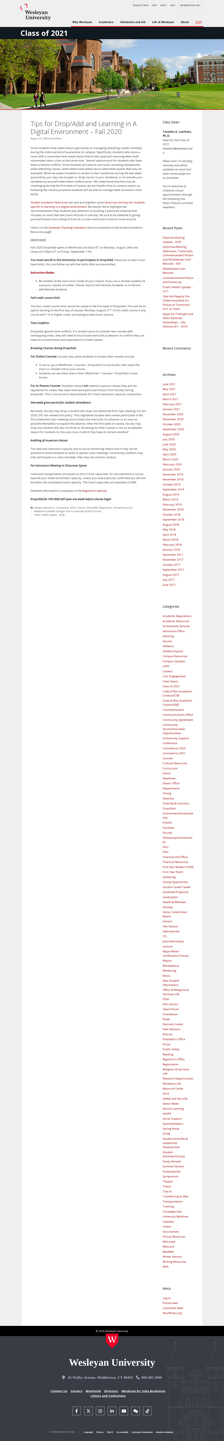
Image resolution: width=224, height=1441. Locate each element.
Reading (168, 1054)
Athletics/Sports (173, 651)
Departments (171, 788)
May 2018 (169, 529)
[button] (199, 22)
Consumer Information (142, 1432)
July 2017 (169, 580)
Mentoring (169, 970)
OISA (166, 999)
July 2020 (169, 439)
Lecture (167, 946)
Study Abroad (172, 1161)
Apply (163, 5)
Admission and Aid (133, 22)
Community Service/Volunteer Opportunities (174, 729)
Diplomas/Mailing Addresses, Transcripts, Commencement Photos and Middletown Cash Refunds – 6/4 (178, 255)
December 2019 (173, 474)
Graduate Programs (176, 892)
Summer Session (173, 1166)
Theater (168, 1181)
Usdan (167, 1226)
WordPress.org (172, 1313)
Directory (111, 1391)
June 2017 (169, 585)
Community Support (176, 738)
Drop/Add (92, 507)
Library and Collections (108, 1396)
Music (167, 976)
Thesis (167, 1186)
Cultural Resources (175, 763)
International (171, 931)
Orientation (170, 1014)
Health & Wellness (174, 902)
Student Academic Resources (49, 202)
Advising (168, 636)
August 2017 (171, 575)
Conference (170, 743)
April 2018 (169, 534)
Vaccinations (171, 1231)
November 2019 (173, 479)
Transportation (173, 1201)
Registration (105, 507)
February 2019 (172, 504)
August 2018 (171, 524)
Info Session (170, 926)
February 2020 (172, 464)
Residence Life (172, 1083)
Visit (154, 5)
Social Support (172, 1118)
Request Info (140, 5)
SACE (166, 1093)
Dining (167, 793)
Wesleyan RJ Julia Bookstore (143, 1391)
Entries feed (170, 1303)
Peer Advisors (171, 1029)
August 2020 (171, 434)
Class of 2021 (44, 33)
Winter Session (172, 1256)
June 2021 (169, 384)
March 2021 (170, 399)
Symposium (170, 1176)
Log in (167, 1298)
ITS (165, 936)
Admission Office (174, 631)
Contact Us (59, 1391)
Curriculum (170, 768)
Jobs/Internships (173, 941)
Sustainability (172, 1171)
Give (172, 5)
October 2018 (171, 514)
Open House (171, 1009)
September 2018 (173, 519)
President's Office (174, 1039)
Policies (168, 1034)
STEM (166, 1134)
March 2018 (170, 539)
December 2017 (173, 555)
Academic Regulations (177, 616)
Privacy (99, 1432)
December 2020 (173, 414)
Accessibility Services (176, 626)
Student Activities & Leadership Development (175, 1143)
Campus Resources (44, 507)
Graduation (170, 897)
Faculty (167, 832)
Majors (167, 960)
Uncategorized (172, 1211)
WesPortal (93, 1391)
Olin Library (170, 1004)
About (185, 22)
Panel (166, 1019)
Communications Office (178, 715)
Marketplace (171, 966)
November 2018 (173, 509)
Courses (80, 507)
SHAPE (167, 1114)
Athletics (168, 646)
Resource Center (173, 1088)
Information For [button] (190, 5)
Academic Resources (176, 621)
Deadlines (169, 778)
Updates (168, 1221)
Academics (106, 22)
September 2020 (173, 429)
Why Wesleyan (82, 22)
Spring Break (171, 1128)
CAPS (166, 666)
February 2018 (172, 545)
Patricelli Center (173, 1024)
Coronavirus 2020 (65, 507)
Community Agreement (178, 720)
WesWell (168, 1252)
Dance (167, 773)
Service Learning (173, 1108)
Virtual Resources (123, 507)
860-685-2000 (152, 1377)
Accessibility (122, 1432)
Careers (168, 671)
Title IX (167, 1191)
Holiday (168, 907)
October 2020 (171, 424)
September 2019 (173, 489)
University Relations (175, 1216)
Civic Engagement (174, 676)
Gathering (169, 877)
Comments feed (173, 1308)
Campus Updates (174, 661)
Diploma (168, 798)
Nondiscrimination (164, 1432)
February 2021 (172, 404)
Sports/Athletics (173, 1124)
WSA (166, 1266)
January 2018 (171, 549)
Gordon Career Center (177, 887)
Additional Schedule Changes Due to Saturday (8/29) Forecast (67, 511)
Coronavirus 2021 (174, 753)
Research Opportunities (178, 1078)
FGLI (165, 847)
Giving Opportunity (175, 882)
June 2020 (169, 444)
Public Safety (171, 1049)
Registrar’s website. (94, 491)
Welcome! (169, 1241)
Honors (167, 921)
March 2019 (170, 499)
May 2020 (169, 449)
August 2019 (171, 494)
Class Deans (170, 681)
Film (165, 852)
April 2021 (169, 394)
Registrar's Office (174, 1059)
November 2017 (173, 559)
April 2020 (169, 454)
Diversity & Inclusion (176, 803)
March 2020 (170, 459)
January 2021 (171, 409)
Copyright (88, 1432)
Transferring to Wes (175, 1196)
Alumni (167, 641)
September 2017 (173, 569)
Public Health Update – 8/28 (49, 514)
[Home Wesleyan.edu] (112, 1341)
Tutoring (168, 1206)
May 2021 (169, 389)
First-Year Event (173, 872)
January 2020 (171, 469)
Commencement (173, 710)
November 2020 (173, 419)
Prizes (166, 1044)
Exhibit (167, 822)
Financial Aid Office (175, 857)
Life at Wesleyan (163, 22)
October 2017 (171, 565)
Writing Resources (174, 1262)
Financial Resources (175, 862)
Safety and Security (175, 1098)
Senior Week (171, 1104)
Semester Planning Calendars (67, 227)
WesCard (168, 1246)
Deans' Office (171, 783)
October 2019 (171, 484)
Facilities (168, 828)
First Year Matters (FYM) (178, 867)
